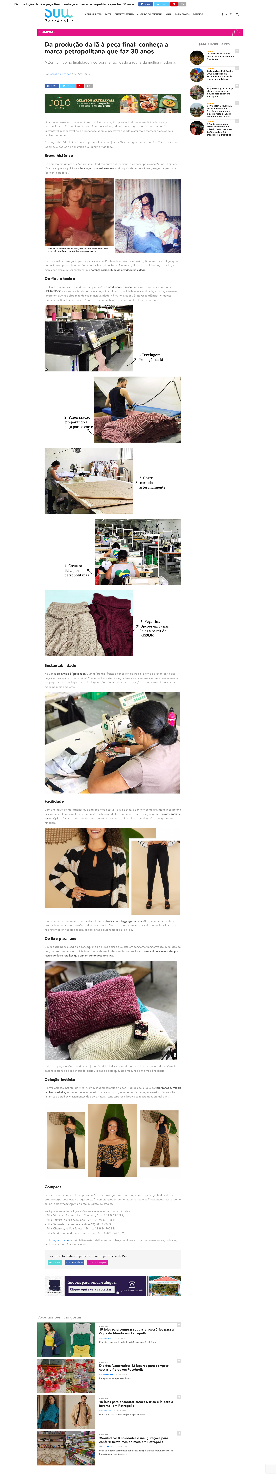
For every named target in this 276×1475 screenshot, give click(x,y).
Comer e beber (93, 14)
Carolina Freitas (60, 74)
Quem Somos (182, 14)
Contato (198, 14)
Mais (168, 14)
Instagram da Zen (60, 1240)
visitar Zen (55, 1262)
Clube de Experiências (149, 14)
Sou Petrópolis (108, 1374)
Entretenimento (124, 14)
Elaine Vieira (107, 1338)
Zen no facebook (75, 1262)
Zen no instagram (98, 1262)
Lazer (108, 14)
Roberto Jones (108, 1447)
